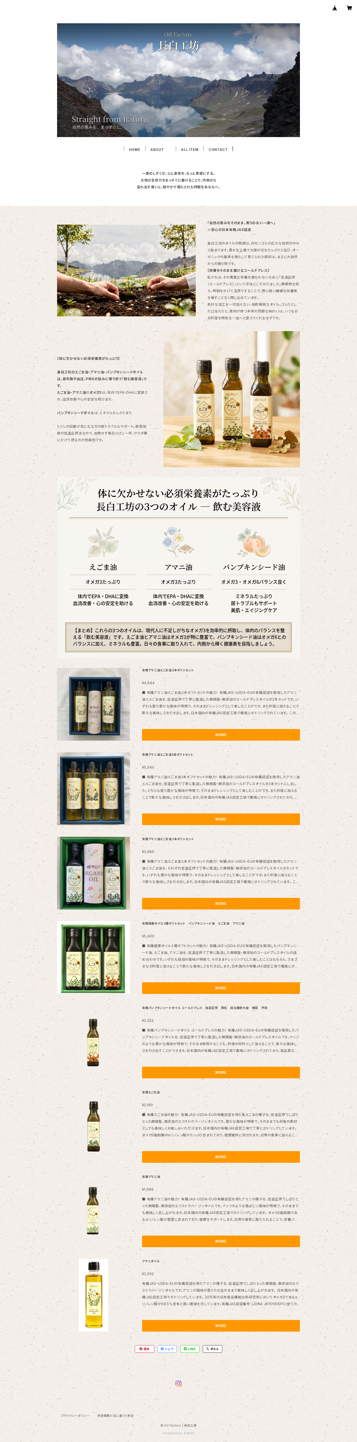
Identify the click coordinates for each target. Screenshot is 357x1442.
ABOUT (160, 149)
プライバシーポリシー (75, 1415)
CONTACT (218, 149)
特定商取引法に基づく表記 (115, 1415)
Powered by (173, 1433)
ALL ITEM (189, 149)
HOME (134, 149)
